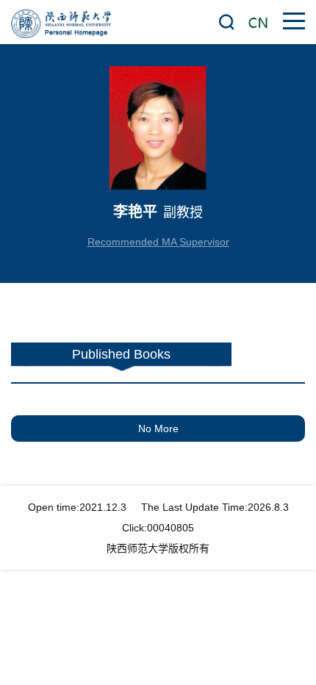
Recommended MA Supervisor (158, 242)
